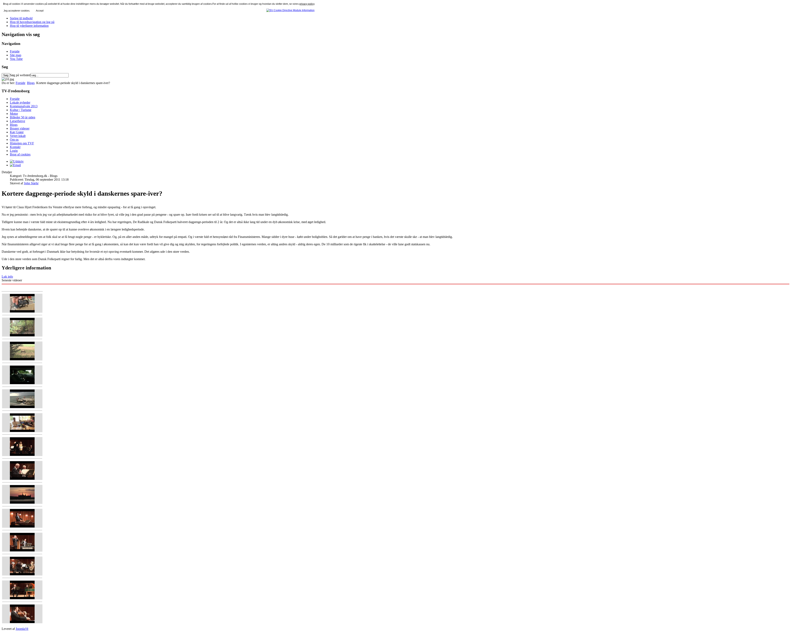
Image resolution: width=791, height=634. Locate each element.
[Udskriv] (17, 161)
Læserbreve (17, 121)
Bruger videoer (19, 128)
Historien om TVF (22, 143)
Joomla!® (22, 628)
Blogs (31, 83)
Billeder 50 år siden (22, 117)
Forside (15, 51)
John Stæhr (31, 183)
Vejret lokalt (18, 136)
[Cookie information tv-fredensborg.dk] (290, 9)
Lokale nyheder (20, 102)
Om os (14, 139)
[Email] (15, 165)
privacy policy (306, 3)
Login (14, 150)
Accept (39, 10)
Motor (14, 113)
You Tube (16, 59)
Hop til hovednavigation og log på (32, 22)
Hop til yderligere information (29, 25)
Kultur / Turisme (20, 110)
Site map (15, 55)
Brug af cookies (20, 154)
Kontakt (15, 147)
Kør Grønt (16, 132)
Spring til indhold (21, 18)
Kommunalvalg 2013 (23, 106)
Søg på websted (20, 75)
